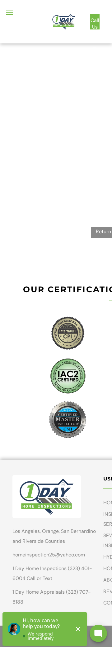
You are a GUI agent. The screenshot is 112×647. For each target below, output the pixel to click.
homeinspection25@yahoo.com (48, 554)
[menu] (9, 13)
